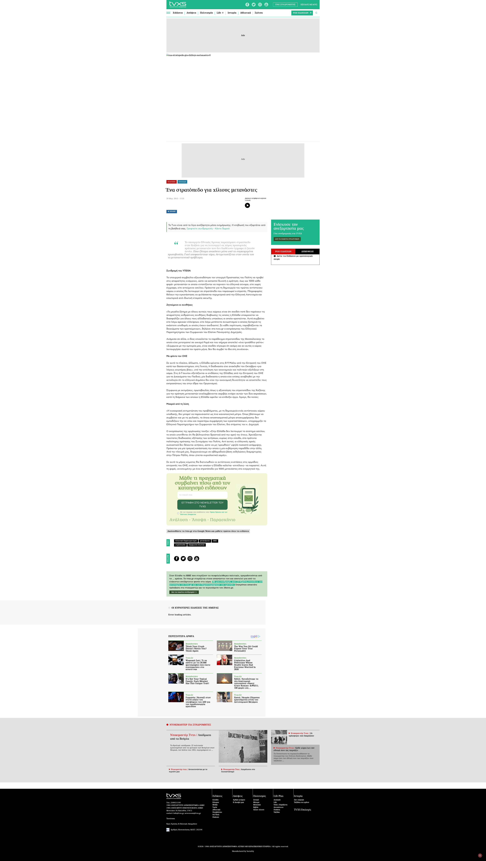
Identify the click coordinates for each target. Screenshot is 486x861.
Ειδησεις (172, 182)
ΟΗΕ (215, 541)
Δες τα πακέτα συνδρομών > (184, 592)
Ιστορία (232, 13)
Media (215, 805)
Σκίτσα (259, 13)
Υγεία (214, 807)
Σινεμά (256, 800)
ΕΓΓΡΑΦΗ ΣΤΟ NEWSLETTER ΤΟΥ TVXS (202, 504)
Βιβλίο (255, 807)
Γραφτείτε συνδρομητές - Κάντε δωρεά (208, 229)
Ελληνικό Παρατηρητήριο (186, 541)
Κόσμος (215, 802)
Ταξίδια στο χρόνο (301, 802)
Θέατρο (256, 802)
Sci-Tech (215, 815)
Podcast (215, 817)
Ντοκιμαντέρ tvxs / (179, 769)
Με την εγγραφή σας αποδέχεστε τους (203, 513)
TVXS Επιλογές (302, 810)
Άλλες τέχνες (258, 810)
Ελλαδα (182, 182)
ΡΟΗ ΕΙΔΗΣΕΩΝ (300, 13)
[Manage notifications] (480, 855)
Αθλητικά (245, 13)
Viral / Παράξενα (280, 805)
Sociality (250, 851)
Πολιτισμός (206, 13)
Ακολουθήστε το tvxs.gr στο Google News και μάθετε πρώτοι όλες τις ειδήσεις (208, 531)
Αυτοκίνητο (278, 807)
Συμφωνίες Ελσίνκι (196, 545)
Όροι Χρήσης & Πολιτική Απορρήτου (181, 824)
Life (275, 802)
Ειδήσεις (178, 13)
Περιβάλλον (217, 812)
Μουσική (257, 805)
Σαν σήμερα (299, 800)
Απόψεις (191, 13)
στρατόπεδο (180, 545)
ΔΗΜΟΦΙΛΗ (307, 252)
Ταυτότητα (170, 818)
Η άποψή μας (238, 802)
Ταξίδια (277, 812)
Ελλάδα (215, 800)
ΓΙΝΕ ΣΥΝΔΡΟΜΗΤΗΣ (285, 4)
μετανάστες (205, 541)
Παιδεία (277, 810)
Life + (220, 13)
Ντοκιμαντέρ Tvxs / (184, 735)
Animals (277, 800)
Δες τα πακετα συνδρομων (287, 239)
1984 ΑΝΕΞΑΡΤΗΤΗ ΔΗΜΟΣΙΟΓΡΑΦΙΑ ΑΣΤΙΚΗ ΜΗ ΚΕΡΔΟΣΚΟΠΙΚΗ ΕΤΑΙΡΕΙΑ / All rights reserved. (246, 846)
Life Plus (278, 796)
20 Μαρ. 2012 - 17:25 (175, 199)
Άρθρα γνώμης (239, 800)
